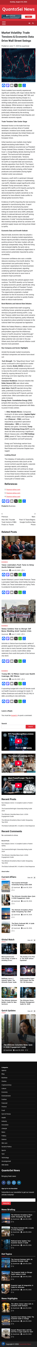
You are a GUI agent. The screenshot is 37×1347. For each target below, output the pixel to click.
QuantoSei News (18, 9)
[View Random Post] (29, 23)
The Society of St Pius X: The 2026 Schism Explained (27, 958)
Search (4, 724)
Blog (3, 1074)
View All (29, 877)
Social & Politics (7, 1146)
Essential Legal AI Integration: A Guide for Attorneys (22, 1286)
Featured (4, 1103)
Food (3, 1110)
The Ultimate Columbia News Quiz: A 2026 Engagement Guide (23, 897)
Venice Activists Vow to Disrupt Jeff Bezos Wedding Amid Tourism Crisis (16, 630)
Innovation (5, 1125)
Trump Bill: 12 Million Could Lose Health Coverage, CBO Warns (18, 675)
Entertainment (6, 1096)
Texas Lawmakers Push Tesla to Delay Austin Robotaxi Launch (18, 566)
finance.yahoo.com (13, 490)
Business (12, 506)
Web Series (5, 1165)
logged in (14, 715)
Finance (4, 1106)
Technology (5, 1157)
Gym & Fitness (6, 1114)
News (3, 1132)
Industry (4, 1121)
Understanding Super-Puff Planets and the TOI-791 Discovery (27, 980)
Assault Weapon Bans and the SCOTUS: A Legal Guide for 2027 (22, 1331)
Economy (5, 1092)
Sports (4, 1150)
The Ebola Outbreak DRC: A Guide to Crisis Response (18, 826)
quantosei (25, 46)
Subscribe (6, 1203)
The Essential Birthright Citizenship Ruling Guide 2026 (22, 883)
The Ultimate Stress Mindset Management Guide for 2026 (27, 1002)
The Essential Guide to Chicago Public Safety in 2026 (21, 1273)
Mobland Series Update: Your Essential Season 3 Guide (21, 1242)
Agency (4, 1070)
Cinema (4, 1081)
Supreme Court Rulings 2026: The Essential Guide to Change (22, 1318)
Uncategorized (6, 1161)
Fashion (4, 1099)
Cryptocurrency (6, 1085)
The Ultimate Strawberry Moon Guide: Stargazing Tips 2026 (22, 910)
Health (4, 1117)
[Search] (32, 23)
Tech (3, 1154)
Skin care (4, 1143)
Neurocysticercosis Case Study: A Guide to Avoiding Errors (9, 958)
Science (4, 1139)
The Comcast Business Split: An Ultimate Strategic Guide (21, 1260)
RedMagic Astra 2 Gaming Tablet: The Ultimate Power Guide (9, 980)
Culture (4, 1088)
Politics (4, 1136)
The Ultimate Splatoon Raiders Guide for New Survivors (9, 1002)
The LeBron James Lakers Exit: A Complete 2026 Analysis (22, 1304)
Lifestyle (4, 1128)
